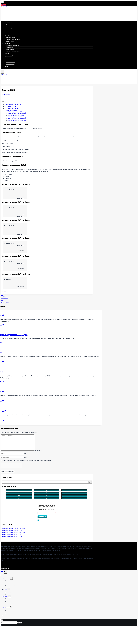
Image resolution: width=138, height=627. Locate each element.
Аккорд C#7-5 (4, 297)
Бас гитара (5, 596)
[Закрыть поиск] (2, 620)
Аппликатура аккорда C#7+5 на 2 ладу (17, 113)
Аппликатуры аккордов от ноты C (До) (12, 534)
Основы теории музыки (10, 62)
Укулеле (7, 53)
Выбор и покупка (9, 59)
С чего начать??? (9, 57)
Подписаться (42, 516)
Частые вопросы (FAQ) (10, 64)
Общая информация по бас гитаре (12, 45)
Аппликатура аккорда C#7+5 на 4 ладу (17, 115)
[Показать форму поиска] (2, 2)
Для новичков (6, 607)
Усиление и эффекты (10, 28)
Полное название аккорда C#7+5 (13, 104)
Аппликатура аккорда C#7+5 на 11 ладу (17, 120)
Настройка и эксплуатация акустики (13, 39)
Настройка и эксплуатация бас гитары (13, 51)
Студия (6, 66)
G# (74, 498)
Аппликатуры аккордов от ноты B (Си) (12, 536)
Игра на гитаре (9, 26)
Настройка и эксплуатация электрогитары (14, 30)
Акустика (5, 589)
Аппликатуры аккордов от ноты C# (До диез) (13, 532)
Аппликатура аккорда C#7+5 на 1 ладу (17, 112)
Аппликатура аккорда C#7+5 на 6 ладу (17, 117)
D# (19, 495)
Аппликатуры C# (6, 94)
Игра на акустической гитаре (11, 41)
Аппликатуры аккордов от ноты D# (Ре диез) (13, 528)
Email (26, 457)
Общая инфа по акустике (10, 37)
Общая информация (10, 24)
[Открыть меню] (2, 72)
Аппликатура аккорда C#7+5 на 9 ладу (17, 118)
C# (46, 493)
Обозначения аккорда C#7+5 (12, 108)
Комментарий (38, 450)
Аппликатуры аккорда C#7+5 (12, 110)
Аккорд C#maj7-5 (5, 301)
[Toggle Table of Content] (3, 101)
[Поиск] (89, 482)
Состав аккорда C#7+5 (11, 106)
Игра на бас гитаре (9, 47)
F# (19, 498)
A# (46, 490)
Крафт (7, 32)
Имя (25, 453)
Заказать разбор (9, 68)
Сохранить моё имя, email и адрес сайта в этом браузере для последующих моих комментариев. (27, 460)
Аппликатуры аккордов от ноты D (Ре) (12, 530)
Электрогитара (6, 578)
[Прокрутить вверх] (2, 571)
